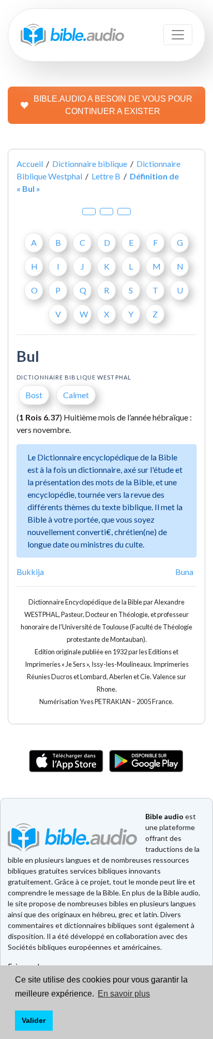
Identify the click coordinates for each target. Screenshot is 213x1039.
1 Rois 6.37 (39, 417)
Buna (184, 572)
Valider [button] (33, 1020)
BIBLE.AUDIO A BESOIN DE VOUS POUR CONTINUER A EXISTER (113, 105)
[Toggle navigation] (177, 34)
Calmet (76, 395)
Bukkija (30, 572)
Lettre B (106, 176)
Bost (33, 395)
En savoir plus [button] (124, 993)
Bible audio (164, 816)
